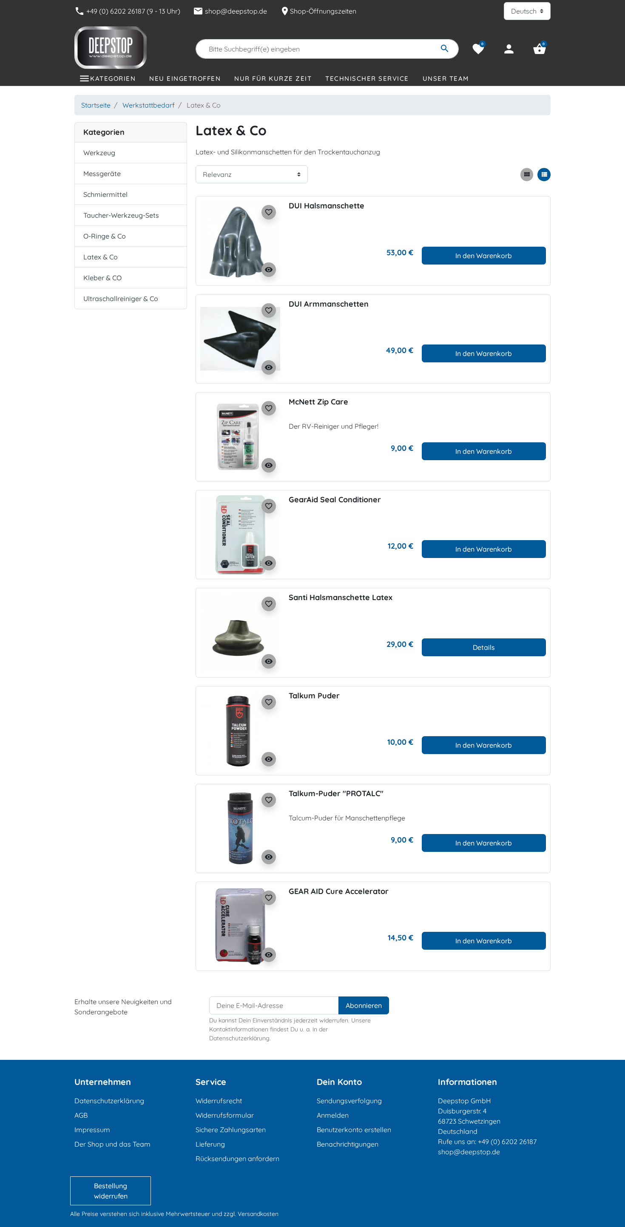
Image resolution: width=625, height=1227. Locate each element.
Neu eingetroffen (185, 78)
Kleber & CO (102, 277)
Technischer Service (367, 78)
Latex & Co (100, 257)
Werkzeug (99, 152)
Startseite (96, 105)
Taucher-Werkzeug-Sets (121, 215)
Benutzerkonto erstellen (354, 1129)
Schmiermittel (105, 194)
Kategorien (113, 78)
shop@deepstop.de (230, 11)
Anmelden (333, 1115)
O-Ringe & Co (104, 236)
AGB (81, 1115)
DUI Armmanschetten (329, 304)
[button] (539, 49)
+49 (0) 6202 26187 (507, 1141)
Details (484, 647)
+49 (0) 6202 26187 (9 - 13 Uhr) (127, 11)
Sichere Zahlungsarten (231, 1129)
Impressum (92, 1129)
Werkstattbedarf (148, 105)
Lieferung (210, 1144)
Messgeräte (102, 173)
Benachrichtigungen (347, 1144)
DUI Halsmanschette (326, 206)
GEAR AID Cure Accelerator (339, 891)
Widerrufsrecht (219, 1100)
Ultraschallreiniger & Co (120, 298)
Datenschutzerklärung (109, 1100)
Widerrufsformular (225, 1115)
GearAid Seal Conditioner (335, 499)
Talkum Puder (314, 695)
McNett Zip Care (318, 402)
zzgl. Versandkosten (251, 1214)
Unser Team (446, 78)
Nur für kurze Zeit (273, 78)
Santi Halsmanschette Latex (340, 597)
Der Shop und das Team (112, 1144)
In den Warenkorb (483, 255)
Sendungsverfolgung (349, 1100)
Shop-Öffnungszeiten (318, 11)
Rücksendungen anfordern (237, 1158)
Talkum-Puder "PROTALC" (336, 793)
